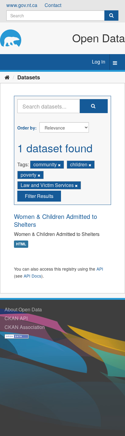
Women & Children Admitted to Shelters (55, 220)
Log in (98, 61)
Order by (26, 128)
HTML (21, 244)
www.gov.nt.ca (21, 5)
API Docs (32, 276)
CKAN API (16, 318)
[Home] (7, 77)
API (99, 269)
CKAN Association (25, 327)
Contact (53, 5)
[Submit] (111, 15)
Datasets (28, 77)
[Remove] (59, 164)
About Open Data (23, 309)
